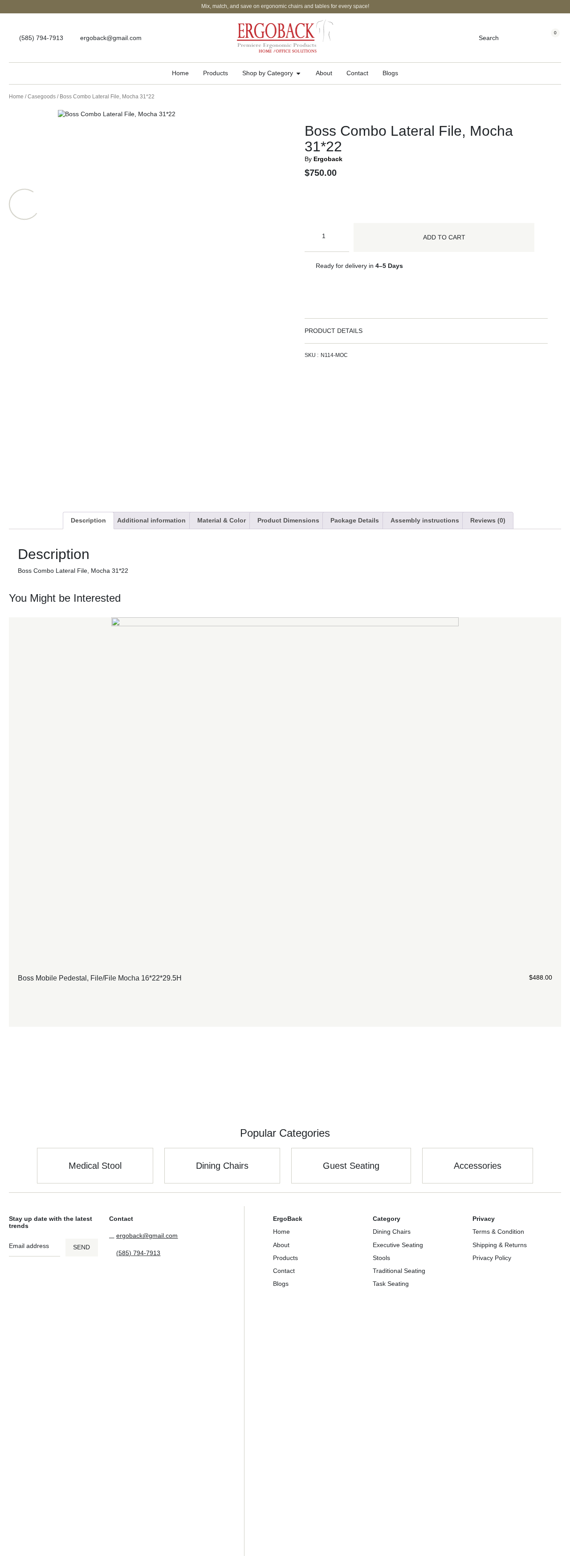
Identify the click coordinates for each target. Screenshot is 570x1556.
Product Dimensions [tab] (288, 520)
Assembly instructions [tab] (425, 520)
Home (16, 96)
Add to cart (444, 237)
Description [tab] (88, 520)
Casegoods (42, 96)
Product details (333, 330)
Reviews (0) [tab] (487, 520)
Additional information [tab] (151, 520)
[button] (426, 331)
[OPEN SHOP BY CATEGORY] (298, 73)
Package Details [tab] (354, 520)
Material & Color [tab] (221, 520)
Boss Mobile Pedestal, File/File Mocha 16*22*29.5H (100, 978)
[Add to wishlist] (548, 991)
